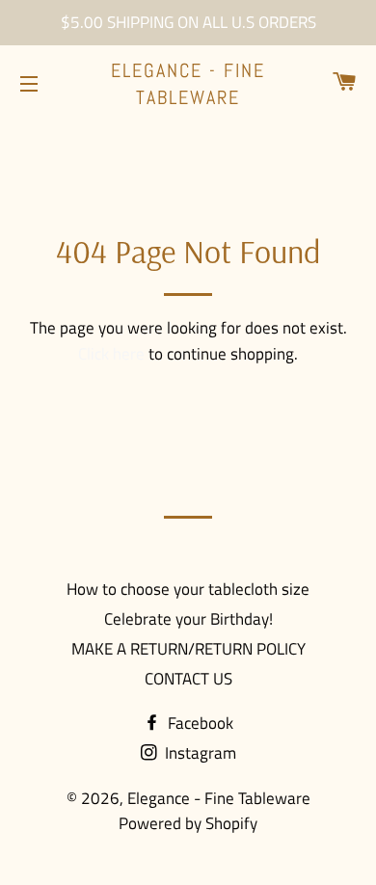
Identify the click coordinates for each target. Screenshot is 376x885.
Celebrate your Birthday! (188, 618)
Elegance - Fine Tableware (188, 84)
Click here (111, 353)
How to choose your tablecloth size (188, 589)
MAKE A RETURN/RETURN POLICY (188, 648)
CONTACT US (188, 678)
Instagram (198, 752)
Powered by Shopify (188, 823)
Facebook (198, 723)
